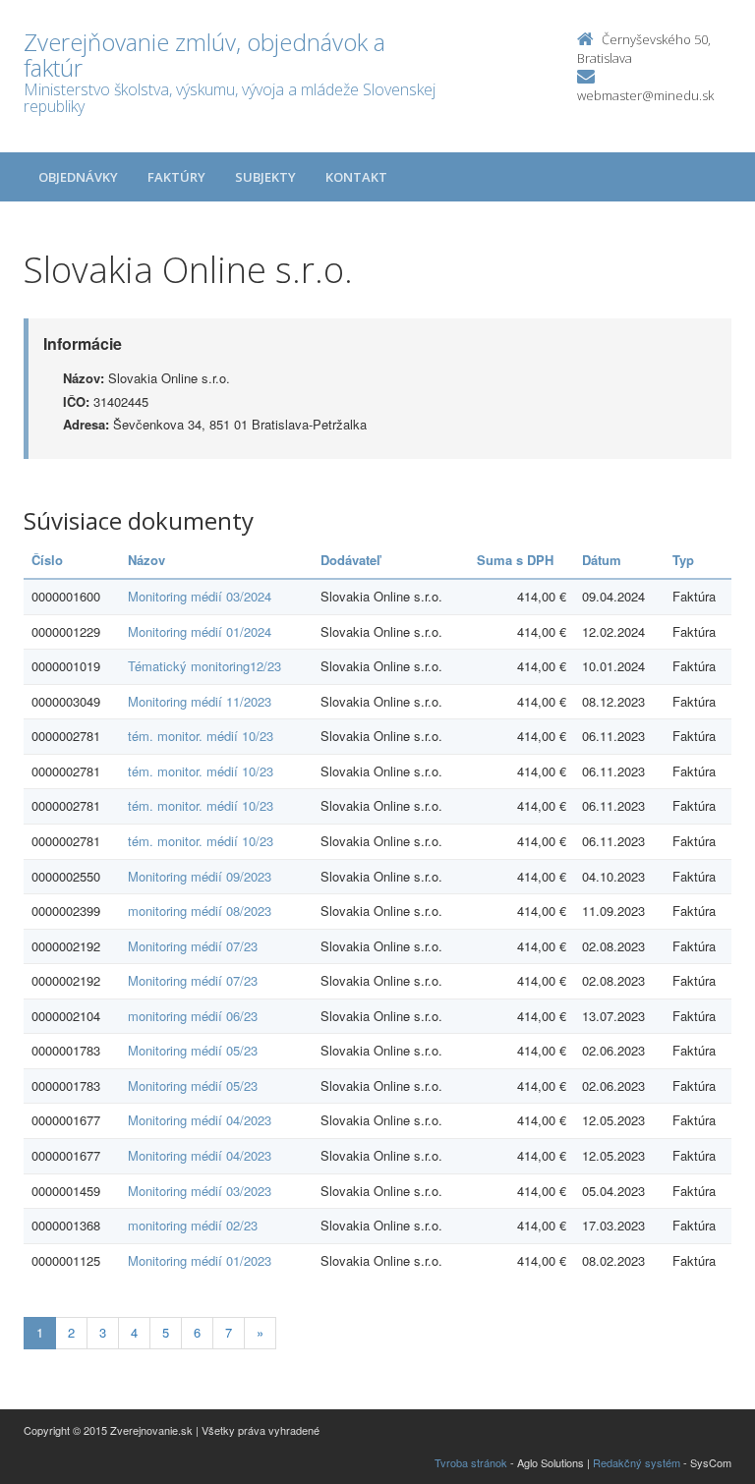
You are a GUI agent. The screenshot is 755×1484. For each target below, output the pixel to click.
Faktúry (176, 177)
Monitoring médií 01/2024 (199, 631)
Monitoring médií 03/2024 (199, 596)
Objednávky (78, 177)
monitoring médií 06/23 (193, 1015)
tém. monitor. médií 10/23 (200, 735)
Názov (146, 559)
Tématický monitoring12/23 (204, 665)
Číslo (47, 559)
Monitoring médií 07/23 (193, 946)
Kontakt (356, 177)
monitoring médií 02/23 (193, 1225)
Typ (683, 559)
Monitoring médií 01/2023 (199, 1260)
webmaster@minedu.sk (645, 95)
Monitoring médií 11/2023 (199, 701)
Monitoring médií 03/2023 (199, 1190)
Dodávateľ (350, 559)
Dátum (601, 559)
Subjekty (265, 177)
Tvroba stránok (471, 1462)
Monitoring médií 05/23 (193, 1050)
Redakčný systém (636, 1462)
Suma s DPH (515, 559)
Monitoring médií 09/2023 (199, 876)
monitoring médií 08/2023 (199, 910)
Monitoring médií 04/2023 (199, 1120)
